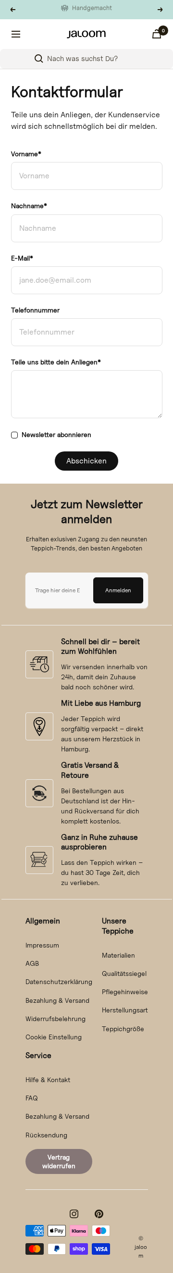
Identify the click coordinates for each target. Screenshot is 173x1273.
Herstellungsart (125, 1010)
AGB (32, 963)
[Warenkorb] (156, 33)
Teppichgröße (123, 1028)
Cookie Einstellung (53, 1037)
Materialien (118, 955)
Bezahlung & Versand (57, 1000)
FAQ (31, 1098)
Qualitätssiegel (124, 973)
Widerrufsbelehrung (55, 1018)
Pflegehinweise (125, 991)
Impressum (42, 945)
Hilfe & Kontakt (47, 1079)
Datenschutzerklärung (58, 981)
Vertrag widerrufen (58, 1161)
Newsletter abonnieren (56, 434)
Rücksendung (46, 1135)
